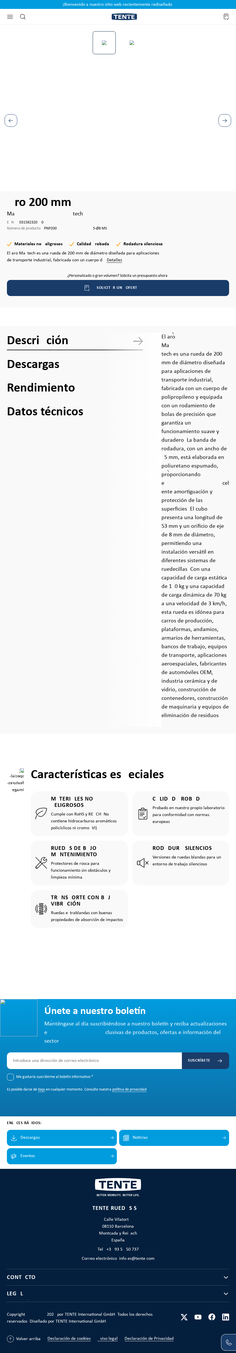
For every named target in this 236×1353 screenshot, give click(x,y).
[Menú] (10, 16)
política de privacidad (129, 1089)
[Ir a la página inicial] (124, 16)
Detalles (114, 260)
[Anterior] (11, 120)
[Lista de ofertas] (226, 16)
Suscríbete (199, 1060)
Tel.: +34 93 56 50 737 (118, 1249)
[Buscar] (23, 16)
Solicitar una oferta (118, 288)
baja (41, 1089)
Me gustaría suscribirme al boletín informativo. (54, 1077)
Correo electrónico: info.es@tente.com (118, 1258)
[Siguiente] (224, 120)
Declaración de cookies (69, 1338)
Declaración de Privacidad (149, 1338)
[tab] (75, 341)
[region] (118, 106)
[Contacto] (228, 1342)
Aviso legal (108, 1338)
